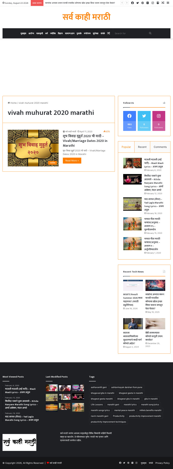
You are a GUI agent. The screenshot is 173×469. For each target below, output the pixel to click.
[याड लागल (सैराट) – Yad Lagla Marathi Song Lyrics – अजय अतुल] (132, 204)
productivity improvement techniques (108, 421)
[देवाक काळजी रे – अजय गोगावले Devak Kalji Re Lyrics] (52, 387)
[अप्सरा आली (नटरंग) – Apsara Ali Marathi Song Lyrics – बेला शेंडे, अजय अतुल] (78, 387)
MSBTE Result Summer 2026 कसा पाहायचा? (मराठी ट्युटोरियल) (132, 299)
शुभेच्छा (95, 33)
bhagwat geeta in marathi (131, 393)
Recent (142, 146)
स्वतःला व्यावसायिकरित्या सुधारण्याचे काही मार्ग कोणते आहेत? (132, 338)
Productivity (119, 416)
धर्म (46, 33)
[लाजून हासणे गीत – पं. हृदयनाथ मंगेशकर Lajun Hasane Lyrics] (52, 407)
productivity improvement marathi (145, 416)
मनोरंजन (87, 33)
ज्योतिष (53, 33)
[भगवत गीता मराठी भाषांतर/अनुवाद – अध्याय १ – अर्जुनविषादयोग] (132, 243)
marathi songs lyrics (100, 410)
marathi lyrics (130, 404)
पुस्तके (79, 33)
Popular (126, 146)
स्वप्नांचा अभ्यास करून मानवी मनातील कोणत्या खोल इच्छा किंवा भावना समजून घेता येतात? (80, 3)
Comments (160, 146)
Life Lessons (97, 404)
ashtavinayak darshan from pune (126, 387)
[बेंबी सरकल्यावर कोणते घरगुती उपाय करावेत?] (155, 323)
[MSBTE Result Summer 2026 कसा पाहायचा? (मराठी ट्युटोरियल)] (133, 285)
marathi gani (113, 404)
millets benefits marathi (150, 410)
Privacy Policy (162, 463)
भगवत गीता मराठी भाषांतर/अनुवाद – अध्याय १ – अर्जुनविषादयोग (152, 244)
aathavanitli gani (99, 387)
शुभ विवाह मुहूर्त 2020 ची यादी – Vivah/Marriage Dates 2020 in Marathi (85, 140)
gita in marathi (151, 398)
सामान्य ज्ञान (69, 33)
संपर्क (103, 33)
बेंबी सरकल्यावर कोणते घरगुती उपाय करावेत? (154, 336)
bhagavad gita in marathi (102, 393)
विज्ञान (60, 33)
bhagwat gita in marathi (128, 398)
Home (13, 102)
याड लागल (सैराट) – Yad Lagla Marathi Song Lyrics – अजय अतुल (154, 204)
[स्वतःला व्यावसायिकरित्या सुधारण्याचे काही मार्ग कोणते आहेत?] (133, 323)
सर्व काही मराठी (70, 131)
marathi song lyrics (150, 404)
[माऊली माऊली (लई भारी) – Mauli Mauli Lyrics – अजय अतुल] (132, 163)
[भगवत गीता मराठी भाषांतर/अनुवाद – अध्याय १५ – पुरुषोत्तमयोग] (132, 224)
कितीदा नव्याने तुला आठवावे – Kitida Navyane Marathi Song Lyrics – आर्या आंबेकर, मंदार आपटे (153, 183)
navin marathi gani (99, 416)
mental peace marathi (124, 410)
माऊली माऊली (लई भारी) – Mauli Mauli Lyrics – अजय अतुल (154, 163)
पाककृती (39, 33)
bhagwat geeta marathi (102, 398)
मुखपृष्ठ (23, 33)
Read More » (72, 160)
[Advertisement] (86, 67)
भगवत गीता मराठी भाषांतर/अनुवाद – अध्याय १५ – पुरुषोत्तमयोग (152, 224)
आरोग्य (31, 33)
